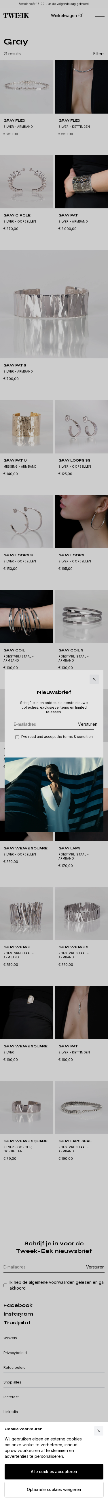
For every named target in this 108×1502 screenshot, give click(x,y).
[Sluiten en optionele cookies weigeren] (98, 1431)
